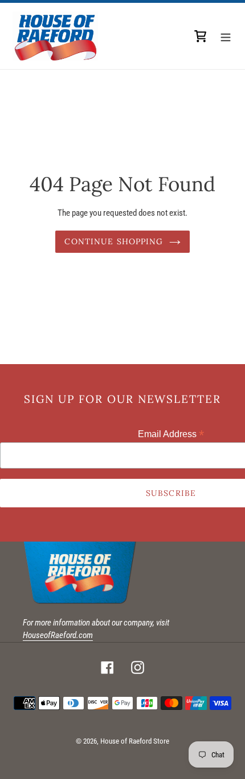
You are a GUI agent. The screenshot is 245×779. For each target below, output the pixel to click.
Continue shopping (113, 241)
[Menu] (226, 36)
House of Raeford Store (134, 741)
